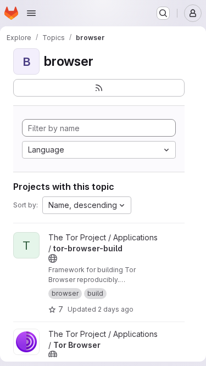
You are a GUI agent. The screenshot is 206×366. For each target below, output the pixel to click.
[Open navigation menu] (31, 13)
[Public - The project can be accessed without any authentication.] (52, 258)
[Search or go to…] (163, 13)
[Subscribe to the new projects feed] (99, 88)
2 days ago (115, 309)
